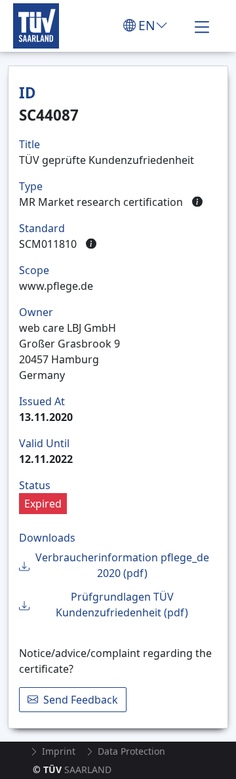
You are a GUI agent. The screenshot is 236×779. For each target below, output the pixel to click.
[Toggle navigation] (202, 25)
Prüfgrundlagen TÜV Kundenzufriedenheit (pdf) (122, 604)
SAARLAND (72, 769)
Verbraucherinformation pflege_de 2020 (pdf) (122, 565)
